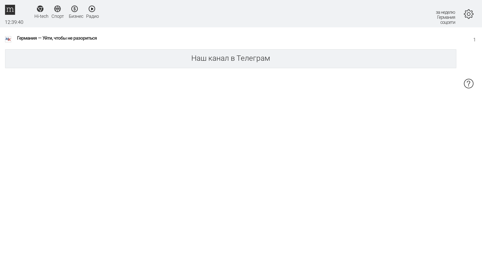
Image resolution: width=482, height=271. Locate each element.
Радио (92, 16)
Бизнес (75, 16)
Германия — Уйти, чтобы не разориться (57, 38)
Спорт (57, 16)
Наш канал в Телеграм (230, 58)
